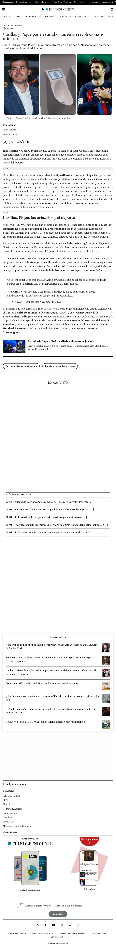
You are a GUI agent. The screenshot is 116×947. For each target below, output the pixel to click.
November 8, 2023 (50, 301)
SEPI (5, 800)
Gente (87, 16)
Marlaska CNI (108, 2)
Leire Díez (8, 821)
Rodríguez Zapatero (12, 808)
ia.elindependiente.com (30, 890)
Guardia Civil (9, 817)
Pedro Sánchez (10, 813)
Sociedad (75, 16)
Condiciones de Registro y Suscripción (72, 933)
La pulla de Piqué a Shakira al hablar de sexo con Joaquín (61, 341)
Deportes (99, 16)
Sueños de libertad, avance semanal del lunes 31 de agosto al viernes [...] (53, 501)
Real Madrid (80, 150)
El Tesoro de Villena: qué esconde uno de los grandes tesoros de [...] (51, 517)
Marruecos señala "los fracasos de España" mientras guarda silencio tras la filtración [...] (61, 524)
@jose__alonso (9, 130)
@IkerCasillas (49, 283)
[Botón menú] (3, 9)
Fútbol (19, 25)
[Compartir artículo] (5, 142)
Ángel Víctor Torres (71, 2)
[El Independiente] (58, 9)
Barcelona (102, 150)
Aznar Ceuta (57, 2)
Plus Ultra (8, 804)
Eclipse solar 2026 (11, 796)
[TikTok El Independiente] (78, 925)
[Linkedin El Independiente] (70, 925)
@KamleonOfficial (54, 279)
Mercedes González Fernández (17, 826)
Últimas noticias (21, 2)
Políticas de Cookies (98, 933)
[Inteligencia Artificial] (30, 884)
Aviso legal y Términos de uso (41, 933)
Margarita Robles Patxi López (40, 2)
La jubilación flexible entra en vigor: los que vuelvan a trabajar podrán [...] (54, 509)
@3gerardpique (68, 283)
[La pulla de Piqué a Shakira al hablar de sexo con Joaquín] (14, 346)
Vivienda (83, 2)
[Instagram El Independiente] (62, 925)
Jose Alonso (9, 125)
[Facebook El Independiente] (45, 925)
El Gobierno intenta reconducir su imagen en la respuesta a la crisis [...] (53, 532)
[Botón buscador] (112, 9)
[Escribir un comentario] (28, 142)
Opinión (6, 16)
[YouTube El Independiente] (53, 925)
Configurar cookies (58, 937)
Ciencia (63, 16)
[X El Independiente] (38, 925)
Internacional (47, 16)
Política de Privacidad (18, 933)
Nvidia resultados (94, 2)
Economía (30, 16)
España (18, 16)
